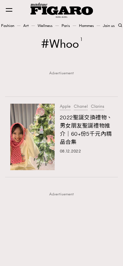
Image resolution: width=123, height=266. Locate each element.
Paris (66, 25)
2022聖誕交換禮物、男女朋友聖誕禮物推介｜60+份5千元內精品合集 (86, 130)
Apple (65, 106)
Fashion (7, 25)
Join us (109, 25)
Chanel (81, 106)
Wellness (45, 25)
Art (26, 25)
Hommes (86, 25)
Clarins (97, 106)
